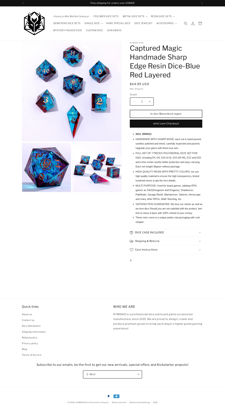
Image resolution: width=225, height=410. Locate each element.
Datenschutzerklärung (139, 402)
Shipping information (34, 331)
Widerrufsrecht (119, 402)
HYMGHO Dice (83, 402)
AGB (155, 402)
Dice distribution (31, 326)
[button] (135, 16)
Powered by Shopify (99, 402)
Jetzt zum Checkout (166, 123)
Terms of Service (32, 355)
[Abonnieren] (138, 374)
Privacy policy (30, 343)
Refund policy (29, 337)
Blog (24, 349)
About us (27, 314)
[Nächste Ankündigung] (202, 3)
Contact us (28, 320)
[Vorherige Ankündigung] (23, 3)
